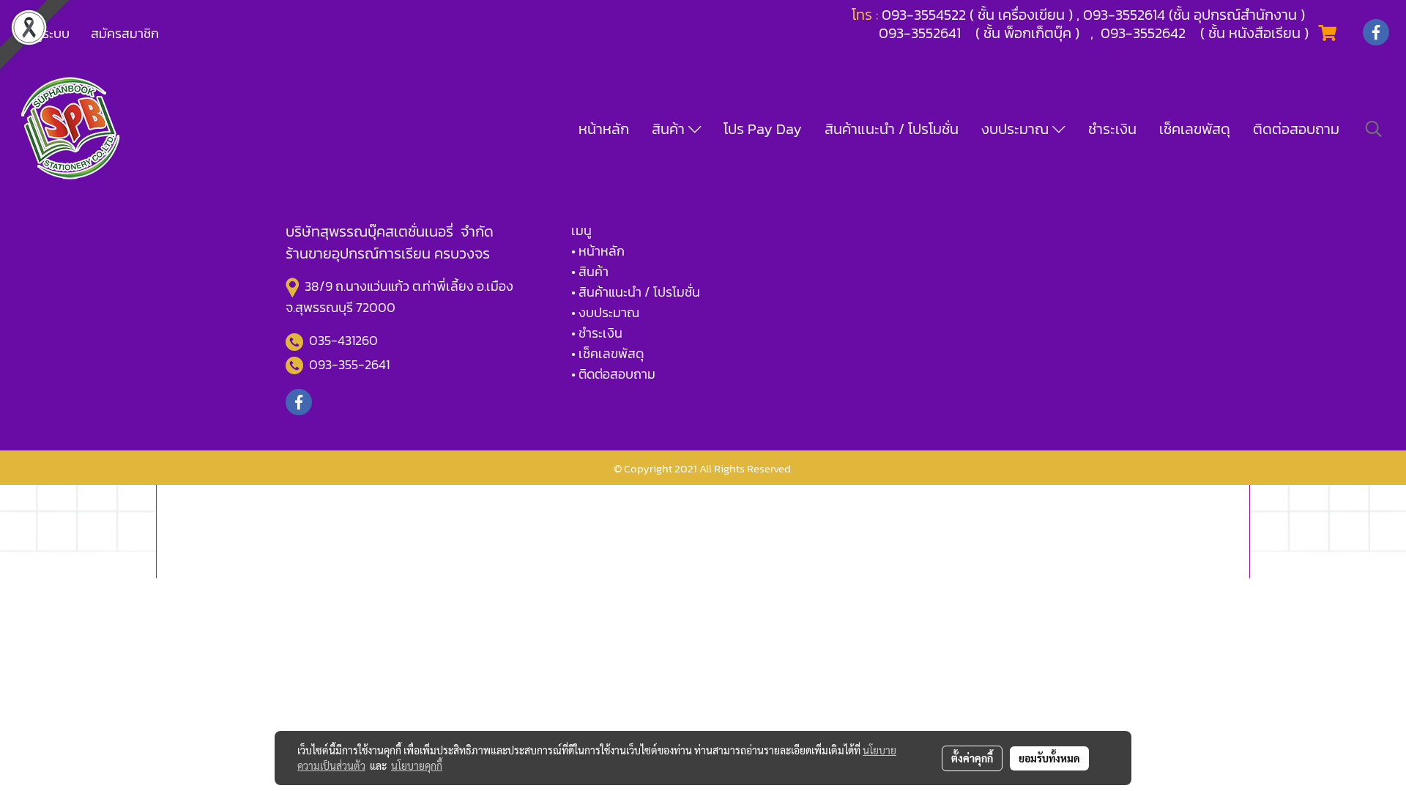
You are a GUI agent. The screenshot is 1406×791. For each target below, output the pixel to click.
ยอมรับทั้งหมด (1049, 758)
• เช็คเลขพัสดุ (607, 353)
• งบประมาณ (605, 312)
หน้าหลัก (604, 129)
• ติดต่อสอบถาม (613, 374)
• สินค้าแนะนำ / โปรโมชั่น (635, 292)
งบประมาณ (1016, 129)
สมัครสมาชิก (125, 33)
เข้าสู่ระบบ (43, 33)
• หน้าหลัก (598, 251)
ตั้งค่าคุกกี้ (972, 758)
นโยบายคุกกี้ (416, 765)
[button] (1374, 129)
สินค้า (670, 129)
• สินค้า (590, 271)
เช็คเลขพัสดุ (1194, 129)
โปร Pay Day (763, 129)
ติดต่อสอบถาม (1296, 129)
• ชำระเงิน (596, 333)
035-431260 (345, 340)
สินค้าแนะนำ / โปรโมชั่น (892, 129)
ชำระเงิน (1112, 129)
